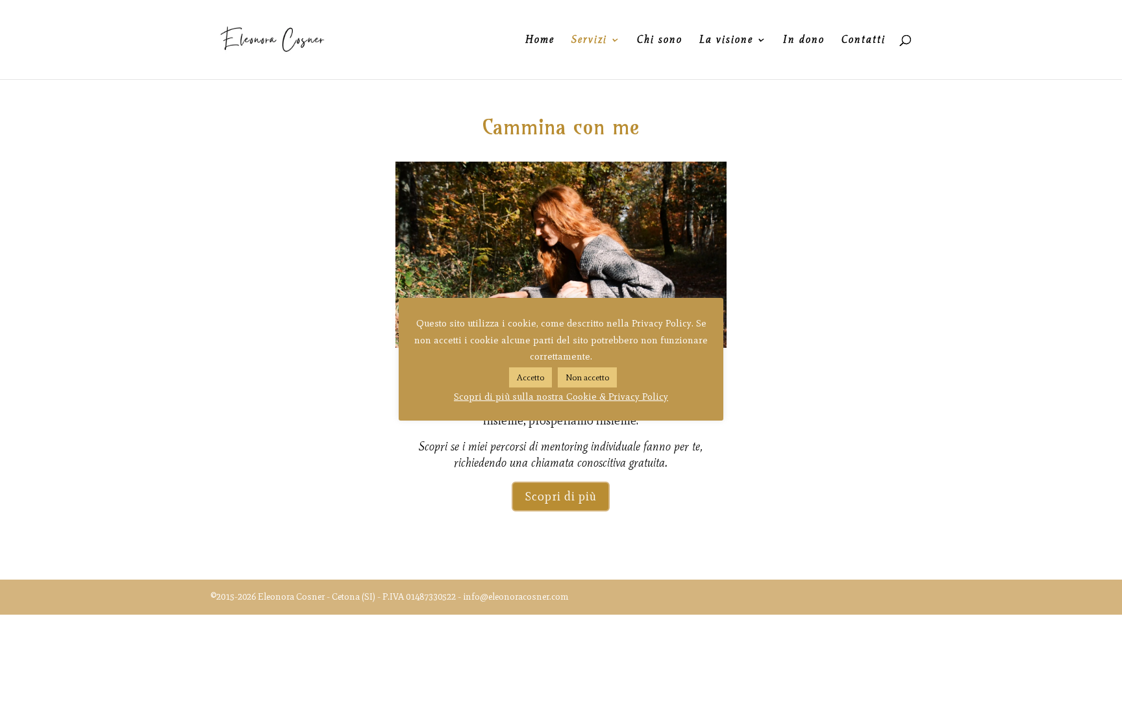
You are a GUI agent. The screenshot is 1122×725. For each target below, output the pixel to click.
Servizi (589, 40)
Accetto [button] (530, 377)
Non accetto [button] (587, 377)
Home (540, 40)
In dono (804, 40)
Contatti (864, 40)
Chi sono (659, 40)
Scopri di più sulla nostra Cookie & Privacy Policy (561, 396)
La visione (726, 40)
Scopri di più (561, 496)
